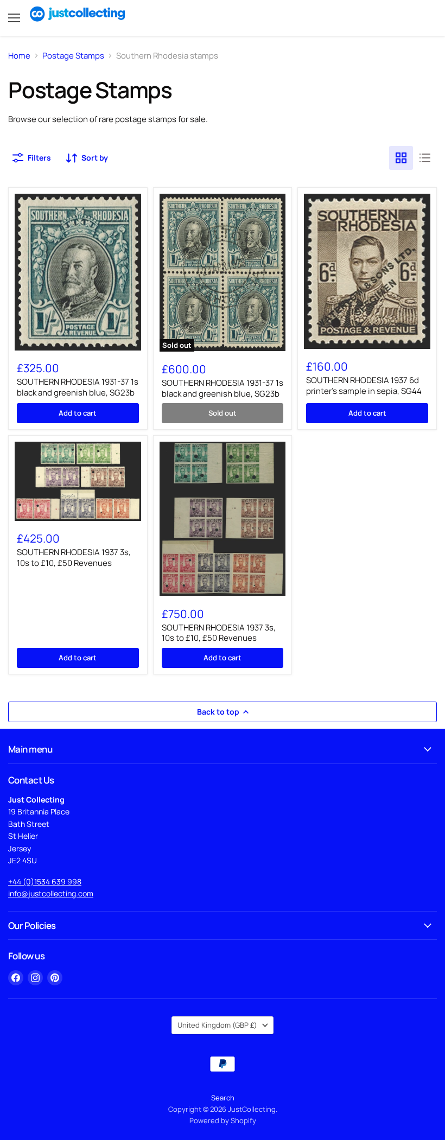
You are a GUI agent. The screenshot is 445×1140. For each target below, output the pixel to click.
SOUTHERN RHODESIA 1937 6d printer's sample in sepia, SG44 (364, 385)
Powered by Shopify (222, 1120)
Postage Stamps (73, 55)
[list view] (425, 158)
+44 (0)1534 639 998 (44, 881)
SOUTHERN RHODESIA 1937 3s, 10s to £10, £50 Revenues (74, 557)
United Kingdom (217, 1025)
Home (19, 55)
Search (222, 1098)
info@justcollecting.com (50, 893)
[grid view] (401, 158)
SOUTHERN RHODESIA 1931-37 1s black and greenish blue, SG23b (77, 387)
